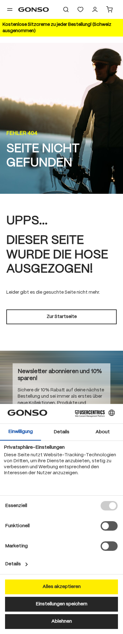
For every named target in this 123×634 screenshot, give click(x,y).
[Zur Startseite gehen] (33, 9)
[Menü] (9, 9)
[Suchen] (66, 9)
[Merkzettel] (80, 9)
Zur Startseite (62, 316)
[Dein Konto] (95, 9)
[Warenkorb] (109, 9)
